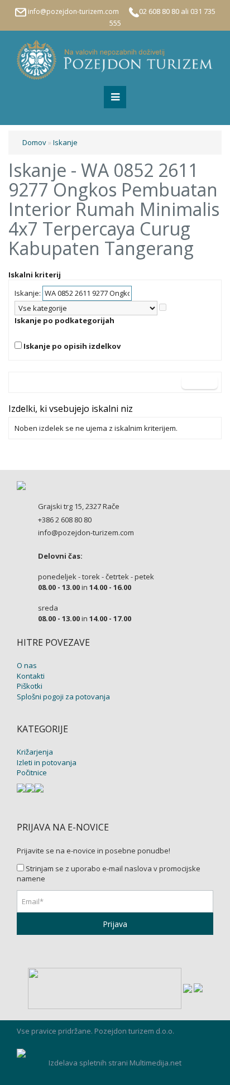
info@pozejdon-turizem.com (73, 11)
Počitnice (32, 772)
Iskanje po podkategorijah (64, 320)
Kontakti (31, 676)
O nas (27, 665)
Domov (34, 142)
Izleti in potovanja (46, 762)
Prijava (115, 924)
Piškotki (29, 686)
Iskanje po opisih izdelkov (72, 346)
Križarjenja (35, 752)
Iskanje (65, 142)
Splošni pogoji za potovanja (63, 697)
